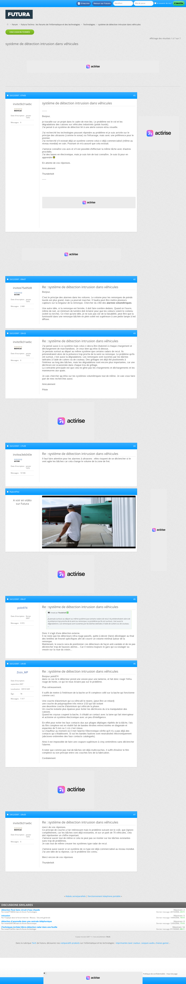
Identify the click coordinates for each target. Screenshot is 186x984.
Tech (34, 943)
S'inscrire (83, 3)
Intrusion (5, 915)
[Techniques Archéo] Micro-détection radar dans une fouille (29, 927)
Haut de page (172, 974)
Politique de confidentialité (154, 974)
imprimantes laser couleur (128, 943)
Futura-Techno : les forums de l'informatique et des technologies (50, 24)
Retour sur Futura (102, 3)
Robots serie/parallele (76, 896)
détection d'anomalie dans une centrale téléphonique (26, 921)
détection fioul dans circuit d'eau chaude (20, 910)
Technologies (89, 24)
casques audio (147, 943)
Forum (15, 24)
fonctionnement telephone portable (104, 896)
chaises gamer (162, 943)
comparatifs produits (70, 943)
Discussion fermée (20, 32)
